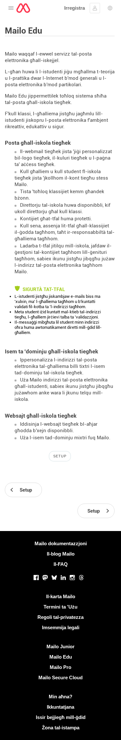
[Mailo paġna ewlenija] (23, 8)
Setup (59, 456)
